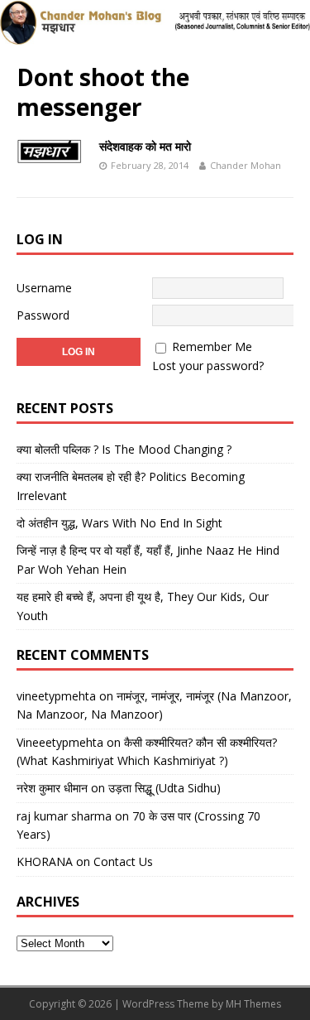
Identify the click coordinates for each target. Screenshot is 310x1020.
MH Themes (253, 1004)
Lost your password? (208, 365)
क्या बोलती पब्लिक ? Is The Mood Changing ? (124, 449)
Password (43, 315)
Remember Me (212, 346)
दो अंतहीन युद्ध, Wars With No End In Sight (119, 523)
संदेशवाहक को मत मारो (145, 146)
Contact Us (123, 861)
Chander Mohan (245, 165)
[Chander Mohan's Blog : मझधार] (155, 35)
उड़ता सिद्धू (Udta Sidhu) (164, 788)
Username (44, 288)
